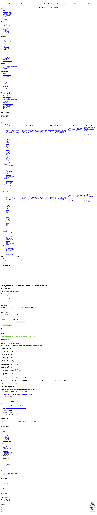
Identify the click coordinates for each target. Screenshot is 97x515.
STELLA (64, 130)
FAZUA (8, 131)
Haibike (51, 131)
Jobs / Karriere (6, 83)
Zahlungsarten (6, 30)
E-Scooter (5, 26)
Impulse (7, 130)
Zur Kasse (5, 16)
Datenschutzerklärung (16, 4)
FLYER (52, 130)
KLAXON (92, 128)
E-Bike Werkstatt (6, 59)
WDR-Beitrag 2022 (7, 34)
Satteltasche (70, 130)
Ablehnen (56, 7)
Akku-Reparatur (6, 57)
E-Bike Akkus (6, 10)
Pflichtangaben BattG (7, 45)
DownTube (70, 128)
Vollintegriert (70, 133)
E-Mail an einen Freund (5, 330)
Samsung (28, 131)
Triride (93, 129)
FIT (13, 132)
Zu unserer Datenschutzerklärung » (87, 4)
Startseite (2, 8)
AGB (4, 40)
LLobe (62, 129)
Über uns (5, 82)
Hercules (41, 132)
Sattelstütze (78, 129)
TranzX (19, 129)
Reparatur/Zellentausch (8, 13)
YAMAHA (12, 130)
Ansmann (17, 132)
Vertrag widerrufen (7, 42)
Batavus (45, 129)
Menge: (2, 321)
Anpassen (50, 7)
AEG (14, 131)
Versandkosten (13, 298)
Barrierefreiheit (6, 46)
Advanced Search (7, 98)
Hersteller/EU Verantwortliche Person (10, 383)
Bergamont (42, 130)
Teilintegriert (70, 131)
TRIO (64, 131)
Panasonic (11, 129)
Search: (2, 256)
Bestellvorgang (6, 28)
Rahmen (70, 129)
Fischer (48, 130)
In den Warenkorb (7, 416)
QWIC (60, 130)
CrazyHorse (86, 128)
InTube (80, 128)
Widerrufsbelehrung (7, 41)
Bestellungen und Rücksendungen (10, 66)
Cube (46, 130)
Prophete (57, 130)
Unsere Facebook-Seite (8, 32)
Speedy (89, 130)
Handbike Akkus (6, 25)
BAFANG (16, 130)
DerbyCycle (24, 130)
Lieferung (5, 29)
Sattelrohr (74, 129)
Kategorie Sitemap (7, 97)
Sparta (56, 131)
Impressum (5, 39)
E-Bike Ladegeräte (7, 12)
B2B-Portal (5, 73)
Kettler (56, 129)
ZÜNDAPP (61, 132)
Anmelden (5, 18)
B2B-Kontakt (6, 76)
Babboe (41, 129)
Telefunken (36, 131)
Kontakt (5, 19)
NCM (65, 129)
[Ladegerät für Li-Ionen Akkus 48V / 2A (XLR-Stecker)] (15, 391)
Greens (48, 131)
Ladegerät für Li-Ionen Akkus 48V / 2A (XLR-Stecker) (18, 394)
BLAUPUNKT (9, 132)
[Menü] (95, 502)
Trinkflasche (76, 131)
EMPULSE (92, 127)
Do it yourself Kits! (88, 134)
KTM (59, 129)
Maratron (33, 130)
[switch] (92, 510)
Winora (56, 132)
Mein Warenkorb (6, 15)
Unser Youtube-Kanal (7, 31)
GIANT (11, 131)
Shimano (15, 129)
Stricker (86, 130)
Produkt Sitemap (6, 95)
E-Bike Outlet (6, 58)
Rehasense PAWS (88, 129)
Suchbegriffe (6, 67)
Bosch (7, 129)
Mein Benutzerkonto (7, 14)
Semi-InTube (76, 130)
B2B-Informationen (7, 75)
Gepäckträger (76, 128)
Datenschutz (5, 43)
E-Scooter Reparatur (7, 61)
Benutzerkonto (6, 68)
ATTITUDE (87, 127)
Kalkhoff (45, 132)
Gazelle (41, 131)
